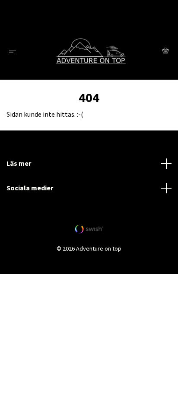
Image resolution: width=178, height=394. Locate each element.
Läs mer (18, 163)
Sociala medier (29, 187)
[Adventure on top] (91, 52)
